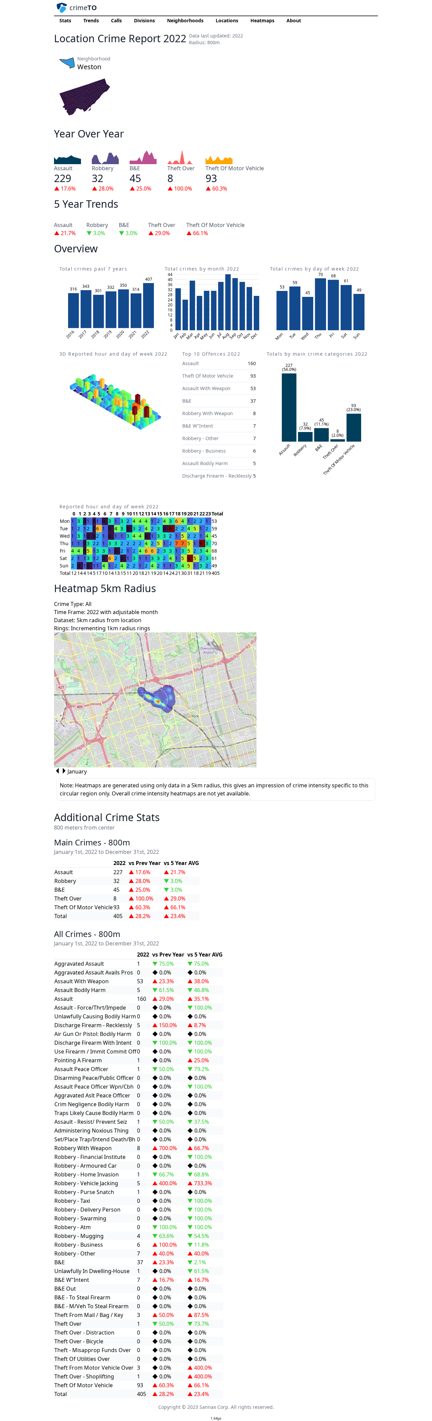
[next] (64, 770)
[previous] (57, 770)
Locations (227, 20)
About (294, 20)
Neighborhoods (185, 20)
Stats (65, 20)
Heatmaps (262, 20)
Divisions (144, 20)
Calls (116, 20)
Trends (91, 20)
